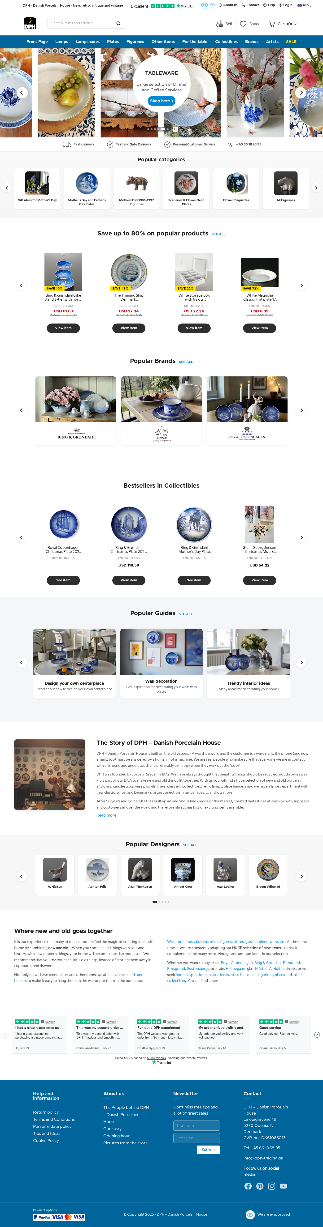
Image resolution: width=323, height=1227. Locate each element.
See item (63, 580)
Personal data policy (52, 1127)
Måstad (261, 969)
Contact (252, 1093)
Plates (113, 42)
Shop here (160, 101)
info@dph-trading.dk (263, 1158)
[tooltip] (63, 298)
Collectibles (226, 42)
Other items (163, 42)
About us (113, 1093)
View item (63, 328)
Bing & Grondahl (267, 963)
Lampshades (88, 42)
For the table (194, 42)
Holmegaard (236, 969)
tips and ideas (217, 975)
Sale (291, 42)
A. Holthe (277, 969)
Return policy (46, 1112)
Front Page (37, 42)
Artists (272, 42)
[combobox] (86, 23)
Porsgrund (176, 969)
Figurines (135, 42)
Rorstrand (291, 963)
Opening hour (116, 1136)
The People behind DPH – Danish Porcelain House (126, 1115)
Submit (208, 1150)
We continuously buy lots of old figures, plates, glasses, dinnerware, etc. (226, 942)
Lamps (61, 42)
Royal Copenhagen (237, 963)
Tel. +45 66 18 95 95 (262, 1148)
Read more (106, 815)
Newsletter (185, 1093)
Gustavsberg (197, 969)
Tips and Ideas (46, 1134)
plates (280, 975)
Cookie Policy (46, 1141)
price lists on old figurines (252, 975)
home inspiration (190, 975)
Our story (112, 1129)
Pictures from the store (125, 1143)
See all (219, 234)
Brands (251, 42)
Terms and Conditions (54, 1119)
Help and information (46, 1096)
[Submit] (118, 23)
